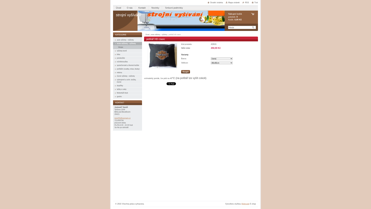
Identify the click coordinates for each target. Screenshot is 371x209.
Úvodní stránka (216, 2)
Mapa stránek (234, 2)
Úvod (147, 34)
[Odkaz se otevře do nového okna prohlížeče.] (162, 67)
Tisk (256, 2)
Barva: (184, 58)
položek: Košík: (235, 17)
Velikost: (184, 63)
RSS (247, 2)
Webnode (245, 204)
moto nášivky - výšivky (159, 34)
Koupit (186, 72)
